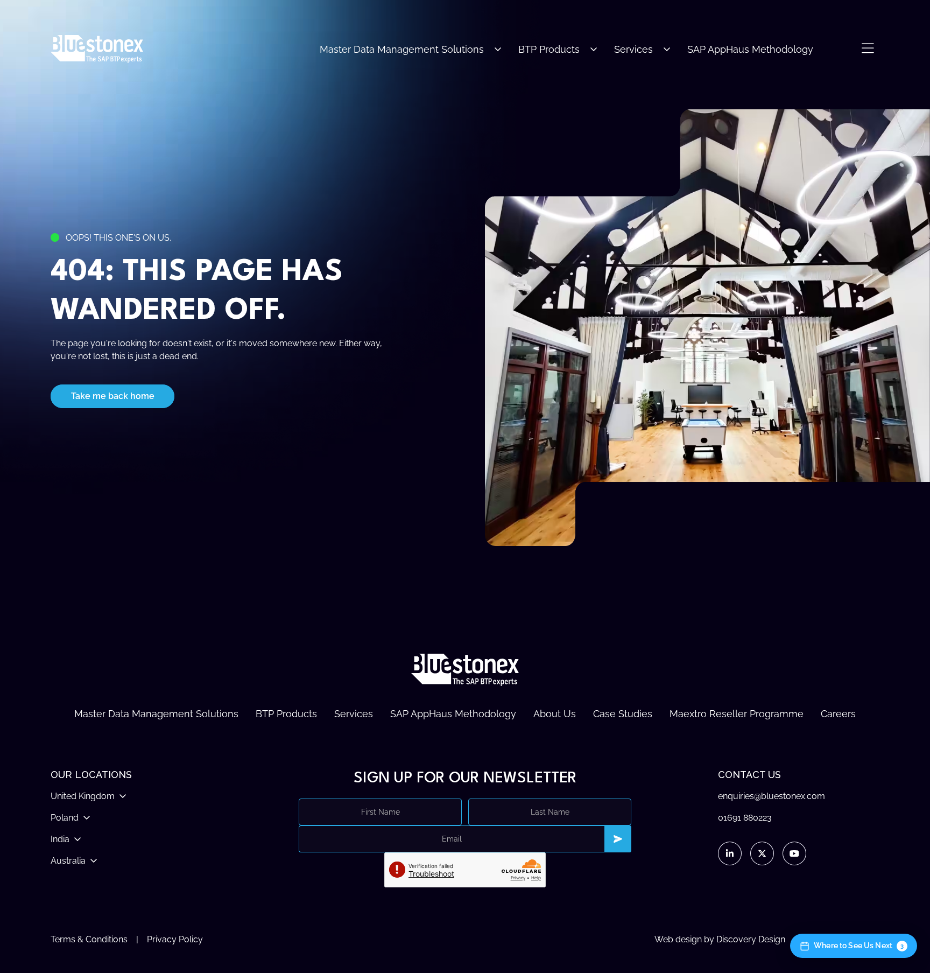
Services (633, 49)
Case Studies (622, 713)
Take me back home (112, 396)
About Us (554, 713)
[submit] (617, 838)
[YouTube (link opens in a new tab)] (794, 853)
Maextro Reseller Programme (737, 713)
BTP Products (549, 49)
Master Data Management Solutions (402, 49)
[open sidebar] (867, 49)
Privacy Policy (175, 939)
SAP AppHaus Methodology (750, 49)
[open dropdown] (497, 49)
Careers (838, 713)
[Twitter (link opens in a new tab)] (762, 853)
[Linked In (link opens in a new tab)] (730, 853)
